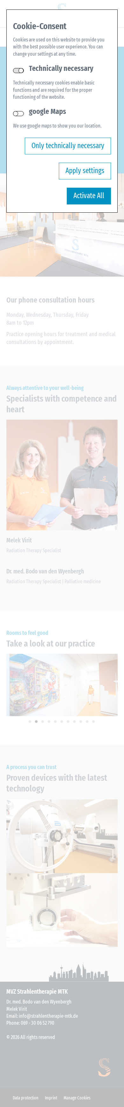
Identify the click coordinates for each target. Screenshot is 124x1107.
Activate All (88, 195)
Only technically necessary (67, 145)
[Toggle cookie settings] (18, 113)
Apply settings (84, 170)
